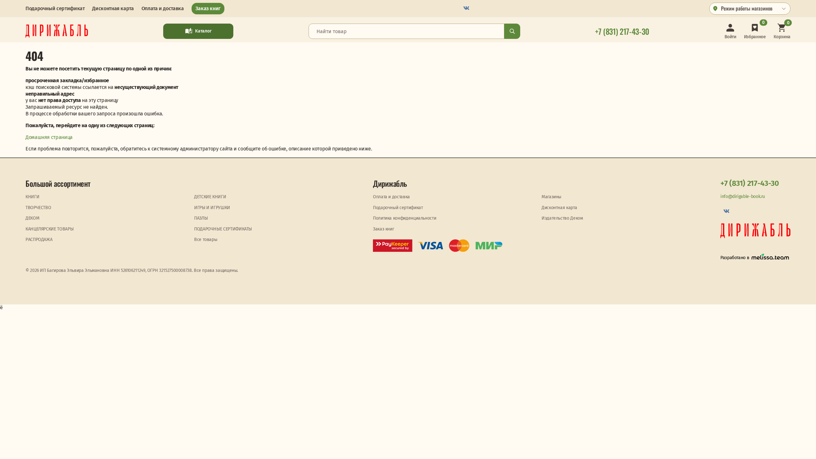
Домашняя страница (49, 137)
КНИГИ (32, 197)
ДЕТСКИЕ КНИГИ (210, 197)
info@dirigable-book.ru (742, 196)
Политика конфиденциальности (404, 218)
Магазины (551, 197)
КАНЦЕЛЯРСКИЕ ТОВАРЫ (49, 229)
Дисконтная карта (113, 8)
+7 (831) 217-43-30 (749, 183)
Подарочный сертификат (55, 8)
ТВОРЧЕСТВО (38, 207)
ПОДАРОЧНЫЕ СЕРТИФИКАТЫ (223, 229)
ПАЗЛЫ (201, 218)
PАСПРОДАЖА (39, 239)
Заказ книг (208, 8)
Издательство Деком (562, 218)
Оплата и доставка (163, 8)
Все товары (205, 239)
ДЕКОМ (32, 218)
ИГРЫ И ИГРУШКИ (212, 207)
